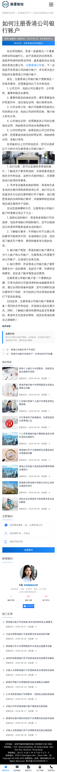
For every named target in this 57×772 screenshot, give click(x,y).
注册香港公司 (34, 65)
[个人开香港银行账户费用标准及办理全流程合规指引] (10, 438)
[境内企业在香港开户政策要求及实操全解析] (10, 503)
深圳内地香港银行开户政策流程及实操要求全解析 (30, 658)
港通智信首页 (8, 13)
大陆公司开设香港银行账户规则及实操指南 (27, 706)
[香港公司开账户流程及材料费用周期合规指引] (10, 471)
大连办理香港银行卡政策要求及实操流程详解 (28, 634)
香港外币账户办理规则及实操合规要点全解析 (28, 682)
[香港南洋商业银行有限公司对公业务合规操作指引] (10, 487)
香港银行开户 (24, 13)
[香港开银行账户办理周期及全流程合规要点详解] (10, 389)
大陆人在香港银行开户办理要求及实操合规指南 (29, 730)
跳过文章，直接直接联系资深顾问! (28, 43)
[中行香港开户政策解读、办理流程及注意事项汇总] (10, 422)
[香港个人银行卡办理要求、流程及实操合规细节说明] (10, 373)
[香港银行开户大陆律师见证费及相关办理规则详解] (10, 454)
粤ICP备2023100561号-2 (37, 761)
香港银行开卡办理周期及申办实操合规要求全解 (29, 646)
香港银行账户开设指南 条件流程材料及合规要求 (29, 622)
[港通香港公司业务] (5, 4)
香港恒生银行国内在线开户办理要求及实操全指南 (30, 718)
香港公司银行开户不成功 (23, 349)
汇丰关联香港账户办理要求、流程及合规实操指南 (30, 694)
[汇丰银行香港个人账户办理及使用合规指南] (10, 406)
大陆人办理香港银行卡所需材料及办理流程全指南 (30, 670)
